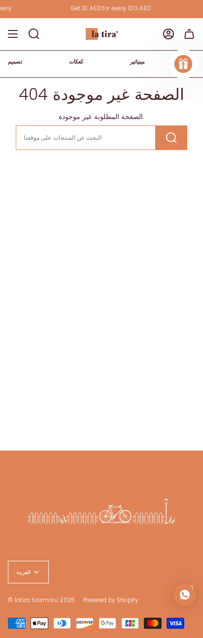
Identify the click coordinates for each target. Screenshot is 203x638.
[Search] (171, 137)
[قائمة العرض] (13, 34)
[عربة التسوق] (189, 34)
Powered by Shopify (110, 600)
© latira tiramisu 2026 (41, 600)
